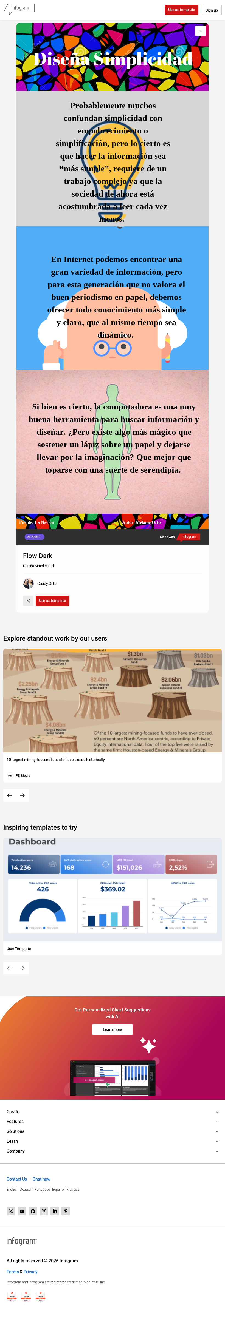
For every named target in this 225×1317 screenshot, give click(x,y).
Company (16, 1151)
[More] (200, 31)
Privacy (31, 1271)
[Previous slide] (9, 795)
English (12, 1189)
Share (36, 537)
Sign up (212, 10)
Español (58, 1189)
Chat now (41, 1179)
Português (42, 1189)
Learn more (112, 1029)
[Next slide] (22, 795)
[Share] (28, 601)
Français (73, 1189)
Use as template (181, 9)
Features (15, 1121)
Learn (12, 1141)
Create (13, 1111)
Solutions (15, 1131)
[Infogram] (19, 10)
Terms (13, 1271)
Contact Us (17, 1179)
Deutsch (26, 1189)
